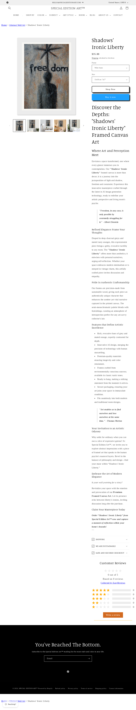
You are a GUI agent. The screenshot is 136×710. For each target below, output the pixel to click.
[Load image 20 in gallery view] (74, 125)
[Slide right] (83, 125)
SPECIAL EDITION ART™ (28, 688)
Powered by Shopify (45, 688)
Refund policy (60, 688)
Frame (94, 63)
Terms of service (86, 688)
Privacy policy (73, 688)
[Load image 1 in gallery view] (19, 125)
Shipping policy (101, 688)
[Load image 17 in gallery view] (33, 125)
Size (93, 74)
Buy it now (110, 97)
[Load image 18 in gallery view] (46, 125)
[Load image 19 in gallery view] (60, 125)
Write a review (113, 615)
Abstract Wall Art (17, 25)
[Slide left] (9, 125)
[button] (9, 8)
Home (4, 25)
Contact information (116, 688)
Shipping (95, 58)
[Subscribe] (89, 658)
